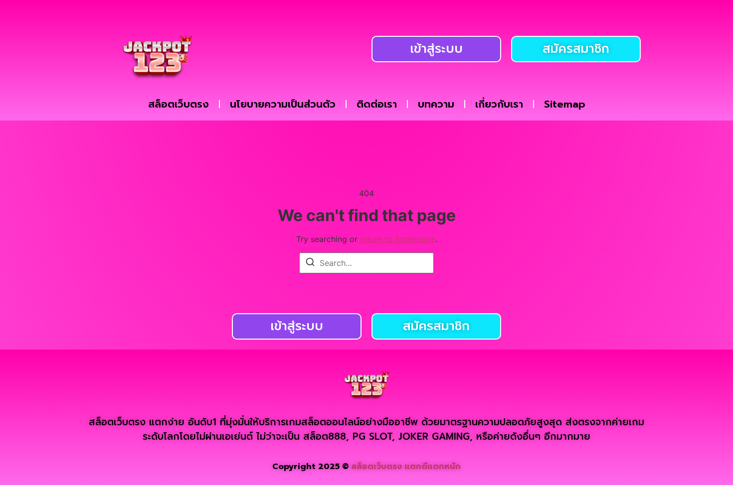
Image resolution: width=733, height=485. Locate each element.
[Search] (310, 263)
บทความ (436, 104)
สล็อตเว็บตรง (178, 104)
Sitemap (564, 104)
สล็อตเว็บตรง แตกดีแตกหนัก (406, 467)
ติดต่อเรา (377, 104)
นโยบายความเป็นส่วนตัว (283, 104)
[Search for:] (366, 262)
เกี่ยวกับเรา (499, 104)
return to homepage (397, 239)
